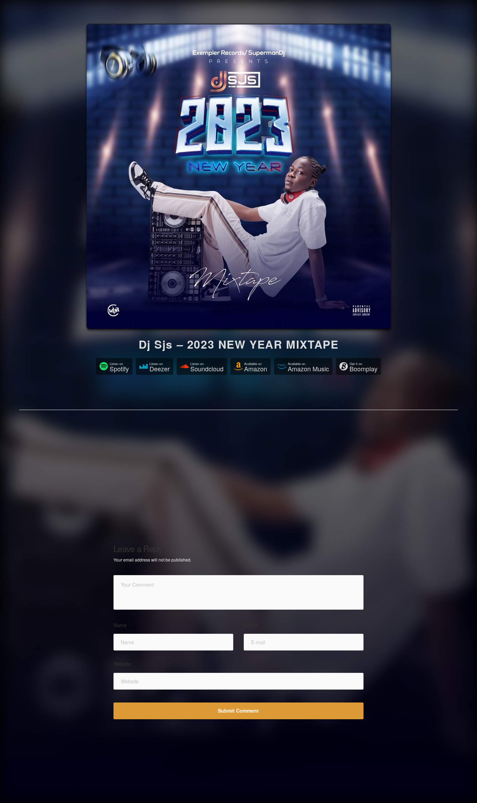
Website (123, 664)
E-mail (252, 625)
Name (121, 625)
